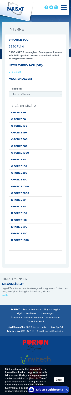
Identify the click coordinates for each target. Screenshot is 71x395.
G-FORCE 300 (19, 172)
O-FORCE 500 (19, 146)
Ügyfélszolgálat (52, 309)
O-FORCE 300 (19, 139)
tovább (5, 295)
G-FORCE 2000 (20, 193)
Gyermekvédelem (32, 309)
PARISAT (15, 309)
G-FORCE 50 (18, 159)
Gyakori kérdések (26, 313)
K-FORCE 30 (18, 199)
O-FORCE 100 (19, 125)
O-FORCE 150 (19, 132)
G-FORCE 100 (19, 166)
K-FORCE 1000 (20, 240)
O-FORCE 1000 (20, 152)
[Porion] (35, 345)
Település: (16, 88)
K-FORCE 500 (19, 233)
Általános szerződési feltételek (27, 317)
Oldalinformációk (35, 321)
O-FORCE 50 (18, 119)
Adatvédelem (53, 317)
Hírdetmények (46, 313)
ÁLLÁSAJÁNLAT (13, 284)
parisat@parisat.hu (54, 331)
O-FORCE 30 (18, 112)
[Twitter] (51, 7)
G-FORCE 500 (19, 179)
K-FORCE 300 (19, 226)
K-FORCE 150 (19, 220)
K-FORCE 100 (19, 213)
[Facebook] (46, 7)
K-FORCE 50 (18, 206)
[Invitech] (35, 359)
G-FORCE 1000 (20, 186)
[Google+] (56, 7)
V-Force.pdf (15, 72)
